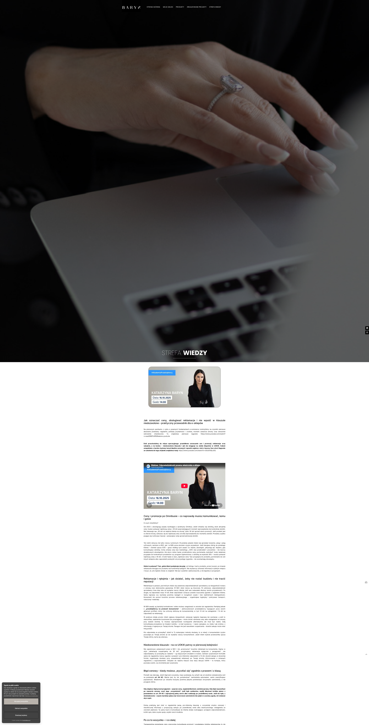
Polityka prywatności (31, 696)
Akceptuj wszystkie (21, 701)
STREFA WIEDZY (215, 7)
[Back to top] (366, 654)
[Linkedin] (367, 328)
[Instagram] (367, 332)
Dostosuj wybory (21, 715)
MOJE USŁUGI (168, 7)
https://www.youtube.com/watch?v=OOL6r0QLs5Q (197, 450)
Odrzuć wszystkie (21, 708)
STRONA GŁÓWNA (153, 7)
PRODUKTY (180, 7)
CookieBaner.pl (26, 720)
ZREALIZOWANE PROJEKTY (196, 7)
